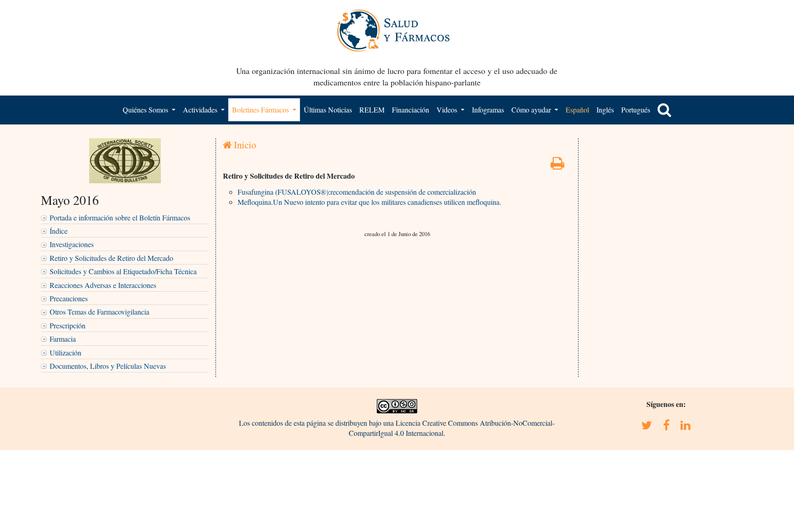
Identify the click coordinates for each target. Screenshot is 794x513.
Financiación (410, 109)
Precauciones (69, 298)
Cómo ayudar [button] (532, 109)
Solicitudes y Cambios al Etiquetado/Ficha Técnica (123, 271)
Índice (59, 231)
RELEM (372, 109)
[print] (557, 165)
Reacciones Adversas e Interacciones (103, 285)
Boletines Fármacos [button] (261, 109)
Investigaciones (72, 244)
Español (577, 109)
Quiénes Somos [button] (146, 109)
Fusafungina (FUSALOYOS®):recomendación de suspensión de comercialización (357, 192)
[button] (664, 110)
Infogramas (488, 109)
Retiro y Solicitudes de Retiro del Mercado (111, 258)
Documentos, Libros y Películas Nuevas (108, 366)
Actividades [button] (201, 109)
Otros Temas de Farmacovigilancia (99, 311)
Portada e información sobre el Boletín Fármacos (120, 217)
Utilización (65, 352)
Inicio (244, 144)
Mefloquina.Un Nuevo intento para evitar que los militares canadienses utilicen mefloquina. (369, 202)
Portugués (635, 109)
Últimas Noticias (328, 109)
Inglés (605, 109)
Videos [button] (448, 109)
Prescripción (67, 325)
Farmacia (63, 339)
